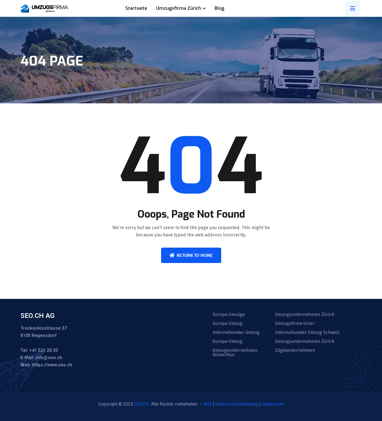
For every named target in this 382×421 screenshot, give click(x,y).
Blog (219, 8)
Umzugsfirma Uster (295, 323)
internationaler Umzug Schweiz (307, 332)
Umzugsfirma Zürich (178, 8)
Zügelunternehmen (295, 350)
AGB (207, 404)
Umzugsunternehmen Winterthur (235, 352)
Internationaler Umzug (236, 332)
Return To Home (195, 255)
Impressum (272, 404)
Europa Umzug (227, 323)
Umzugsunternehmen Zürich (304, 314)
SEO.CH (141, 404)
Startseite (136, 8)
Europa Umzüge (229, 314)
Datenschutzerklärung (236, 404)
